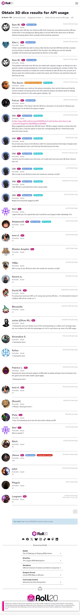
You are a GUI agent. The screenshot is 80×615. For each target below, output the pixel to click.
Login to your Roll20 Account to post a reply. (37, 521)
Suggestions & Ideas (34, 17)
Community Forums (19, 17)
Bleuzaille (17, 306)
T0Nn (15, 263)
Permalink (15, 27)
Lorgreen (17, 496)
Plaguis (16, 482)
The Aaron (18, 82)
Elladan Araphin (21, 249)
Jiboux (16, 455)
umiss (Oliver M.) (21, 320)
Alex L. (16, 42)
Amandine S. (19, 336)
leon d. (16, 235)
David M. (17, 290)
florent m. (17, 276)
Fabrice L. (17, 367)
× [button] (77, 604)
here (6, 608)
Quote (22, 27)
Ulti (14, 115)
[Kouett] (16, 401)
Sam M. (16, 24)
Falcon (16, 100)
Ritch (15, 441)
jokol (14, 469)
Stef (14, 209)
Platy (15, 415)
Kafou (15, 350)
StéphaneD (18, 221)
